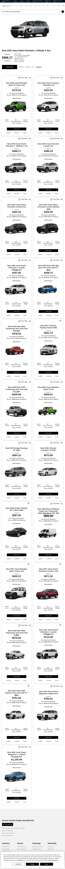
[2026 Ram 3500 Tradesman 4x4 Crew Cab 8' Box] (16, 654)
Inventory (6, 843)
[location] (32, 1)
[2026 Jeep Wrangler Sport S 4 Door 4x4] (16, 107)
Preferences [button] (54, 860)
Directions (50, 849)
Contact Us (8, 824)
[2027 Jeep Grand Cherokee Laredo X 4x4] (48, 593)
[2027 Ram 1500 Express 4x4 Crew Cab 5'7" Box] (16, 715)
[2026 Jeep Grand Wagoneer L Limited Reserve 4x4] (16, 776)
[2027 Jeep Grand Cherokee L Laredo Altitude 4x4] (48, 654)
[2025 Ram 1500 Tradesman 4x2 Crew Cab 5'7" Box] (16, 411)
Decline (32, 864)
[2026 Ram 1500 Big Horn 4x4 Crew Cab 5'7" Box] (48, 289)
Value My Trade (36, 849)
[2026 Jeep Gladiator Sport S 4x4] (48, 411)
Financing (36, 843)
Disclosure (38, 67)
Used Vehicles (5, 849)
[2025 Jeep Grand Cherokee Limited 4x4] (16, 229)
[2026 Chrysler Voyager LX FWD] (48, 472)
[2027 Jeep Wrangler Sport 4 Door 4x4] (16, 593)
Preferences (18, 864)
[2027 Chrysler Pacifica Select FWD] (48, 350)
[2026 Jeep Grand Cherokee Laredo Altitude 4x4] (48, 229)
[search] (63, 6)
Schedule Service (21, 846)
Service (20, 843)
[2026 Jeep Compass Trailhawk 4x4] (48, 107)
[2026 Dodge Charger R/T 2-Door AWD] (16, 532)
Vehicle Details (9, 67)
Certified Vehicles (6, 851)
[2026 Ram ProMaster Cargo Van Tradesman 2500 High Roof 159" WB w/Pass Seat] (48, 533)
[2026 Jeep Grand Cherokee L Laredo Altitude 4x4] (16, 289)
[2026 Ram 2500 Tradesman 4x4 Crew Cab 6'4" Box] (16, 350)
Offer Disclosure (17, 98)
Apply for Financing (37, 846)
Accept (46, 864)
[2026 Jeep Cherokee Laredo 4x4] (48, 168)
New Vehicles (5, 846)
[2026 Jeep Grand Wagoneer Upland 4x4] (48, 715)
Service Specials (21, 849)
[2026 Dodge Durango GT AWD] (16, 472)
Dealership (52, 843)
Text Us (25, 132)
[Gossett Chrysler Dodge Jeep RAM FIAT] (6, 6)
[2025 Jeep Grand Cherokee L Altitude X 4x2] (16, 168)
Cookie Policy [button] (21, 860)
